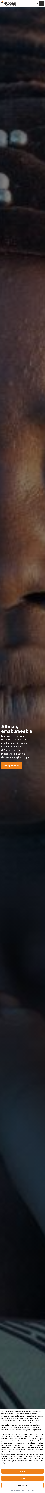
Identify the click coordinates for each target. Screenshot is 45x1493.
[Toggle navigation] (41, 3)
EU (35, 3)
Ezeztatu (22, 1478)
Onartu (22, 1471)
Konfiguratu (22, 1485)
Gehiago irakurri (11, 765)
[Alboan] (9, 3)
